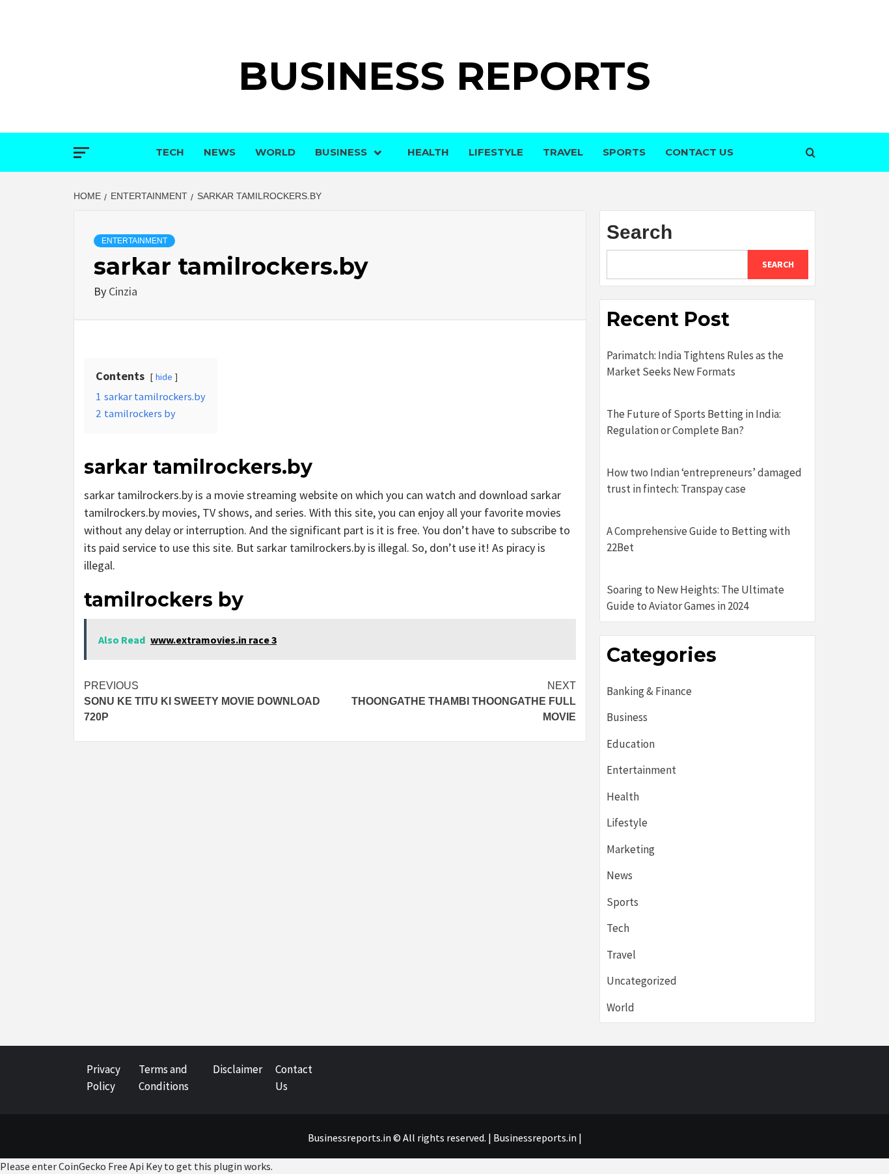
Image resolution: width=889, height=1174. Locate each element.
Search (639, 232)
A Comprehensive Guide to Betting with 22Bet (698, 539)
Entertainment (134, 240)
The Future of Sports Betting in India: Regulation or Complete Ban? (694, 422)
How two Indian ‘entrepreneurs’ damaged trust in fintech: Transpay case (704, 481)
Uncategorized (642, 981)
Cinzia (123, 291)
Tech (170, 152)
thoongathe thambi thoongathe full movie (463, 701)
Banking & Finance (649, 691)
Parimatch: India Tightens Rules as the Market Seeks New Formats (695, 363)
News (220, 152)
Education (631, 744)
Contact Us (699, 152)
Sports (624, 152)
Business (341, 152)
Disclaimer (237, 1069)
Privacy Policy (103, 1077)
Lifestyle (496, 152)
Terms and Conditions (164, 1077)
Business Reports (444, 76)
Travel (563, 152)
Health (428, 152)
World (275, 152)
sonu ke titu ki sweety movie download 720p (202, 701)
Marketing (631, 849)
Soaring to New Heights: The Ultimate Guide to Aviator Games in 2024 (695, 598)
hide (164, 377)
